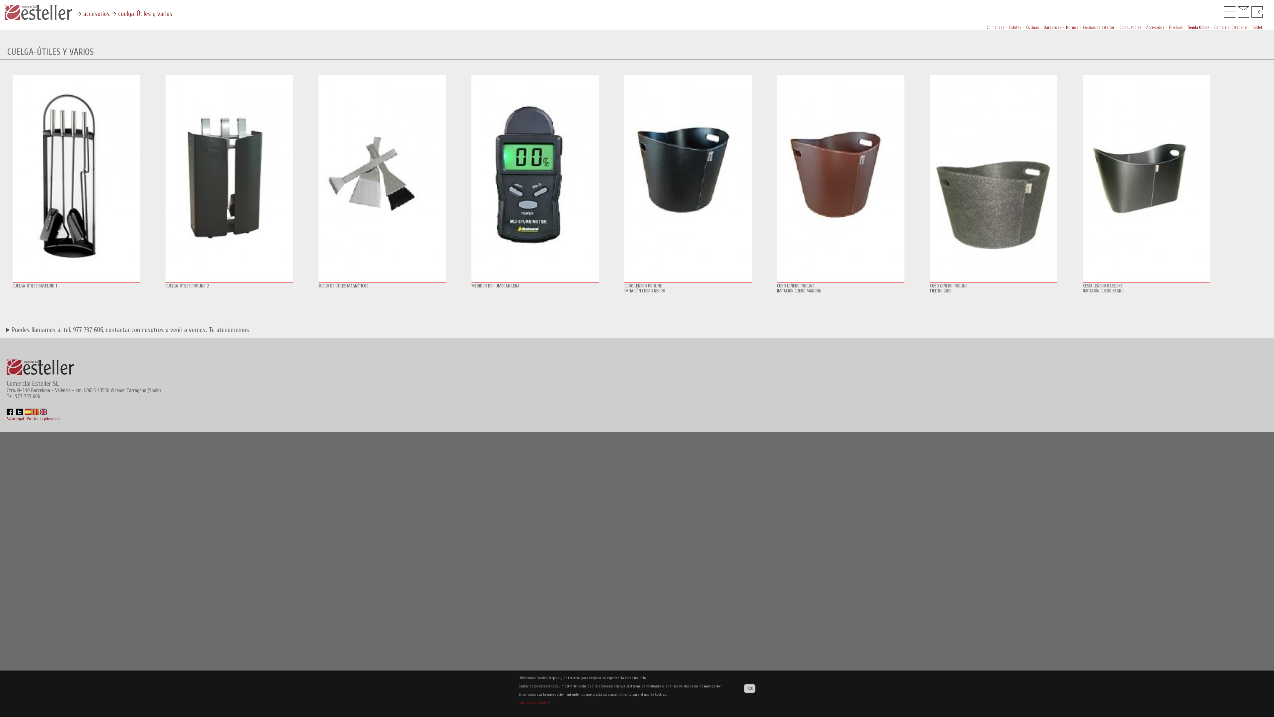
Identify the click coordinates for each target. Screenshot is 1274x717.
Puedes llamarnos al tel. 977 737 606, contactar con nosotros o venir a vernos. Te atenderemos (129, 330)
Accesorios (1155, 27)
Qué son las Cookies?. (534, 702)
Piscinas (1175, 27)
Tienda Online (1198, 27)
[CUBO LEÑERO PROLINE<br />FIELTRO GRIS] (993, 281)
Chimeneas (995, 27)
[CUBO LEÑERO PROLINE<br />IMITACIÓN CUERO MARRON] (840, 281)
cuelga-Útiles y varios (145, 14)
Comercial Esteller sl (1230, 27)
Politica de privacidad (43, 418)
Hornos (1072, 27)
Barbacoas (1052, 27)
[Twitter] (19, 414)
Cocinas (1032, 27)
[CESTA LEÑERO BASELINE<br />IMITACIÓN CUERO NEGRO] (1146, 281)
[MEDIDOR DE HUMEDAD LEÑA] (535, 281)
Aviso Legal (16, 418)
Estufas (1015, 27)
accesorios (96, 14)
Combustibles (1130, 27)
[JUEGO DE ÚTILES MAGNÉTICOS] (382, 281)
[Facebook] (10, 414)
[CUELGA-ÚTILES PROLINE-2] (229, 281)
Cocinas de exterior (1098, 27)
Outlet (1257, 27)
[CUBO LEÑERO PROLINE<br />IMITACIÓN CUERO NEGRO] (688, 281)
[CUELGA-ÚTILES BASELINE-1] (76, 281)
